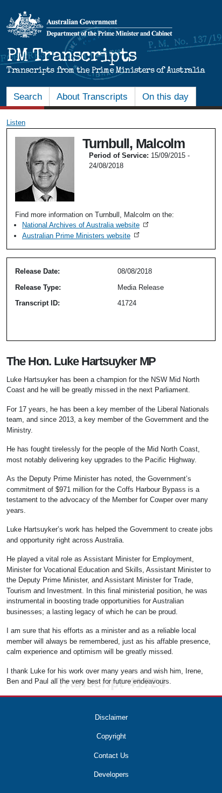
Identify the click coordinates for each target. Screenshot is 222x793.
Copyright (111, 736)
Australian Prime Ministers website (81, 236)
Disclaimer (111, 717)
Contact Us (111, 756)
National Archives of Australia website (86, 225)
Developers (111, 774)
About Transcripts (92, 97)
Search (27, 97)
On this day (165, 97)
